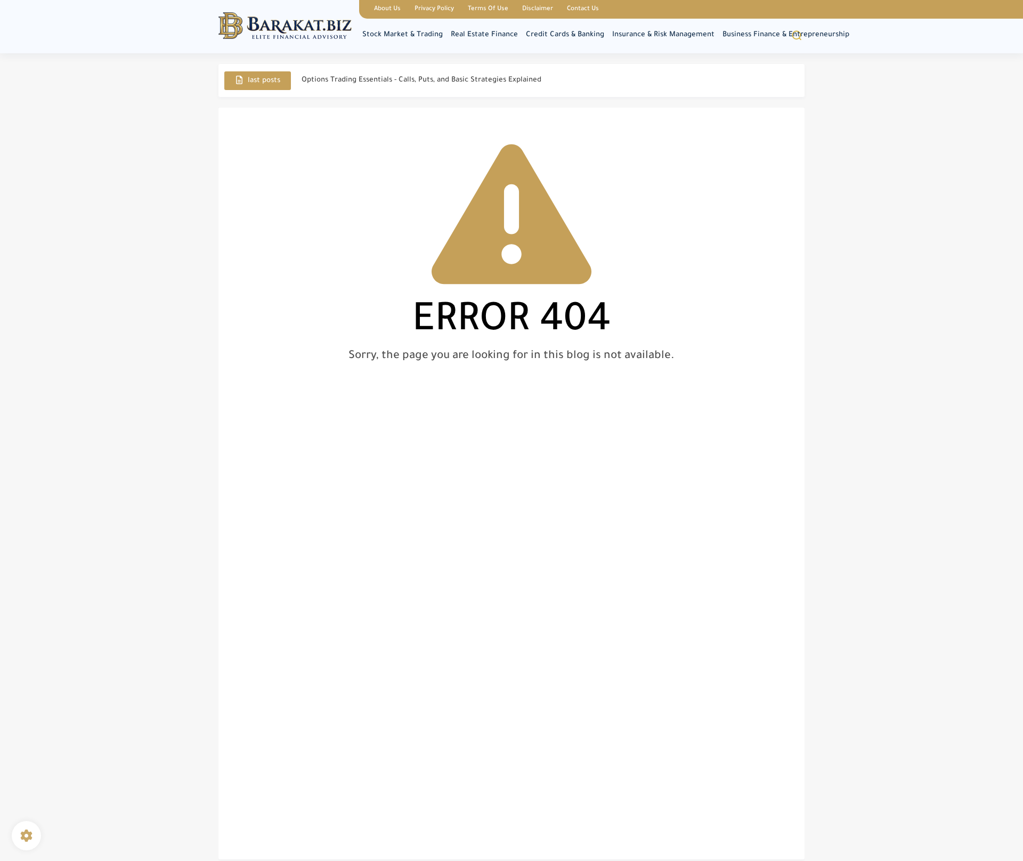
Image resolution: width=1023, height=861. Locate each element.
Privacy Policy (434, 9)
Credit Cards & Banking (565, 35)
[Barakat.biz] (285, 26)
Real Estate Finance (484, 35)
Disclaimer (537, 9)
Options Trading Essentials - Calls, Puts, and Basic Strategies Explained (421, 80)
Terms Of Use (488, 9)
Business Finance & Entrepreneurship (785, 35)
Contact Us (583, 9)
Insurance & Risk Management (663, 35)
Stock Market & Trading (402, 35)
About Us (387, 9)
